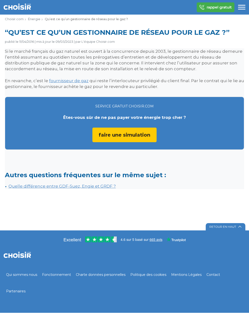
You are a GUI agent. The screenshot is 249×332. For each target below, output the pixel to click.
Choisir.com (14, 19)
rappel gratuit (219, 7)
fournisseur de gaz (69, 80)
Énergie (34, 19)
